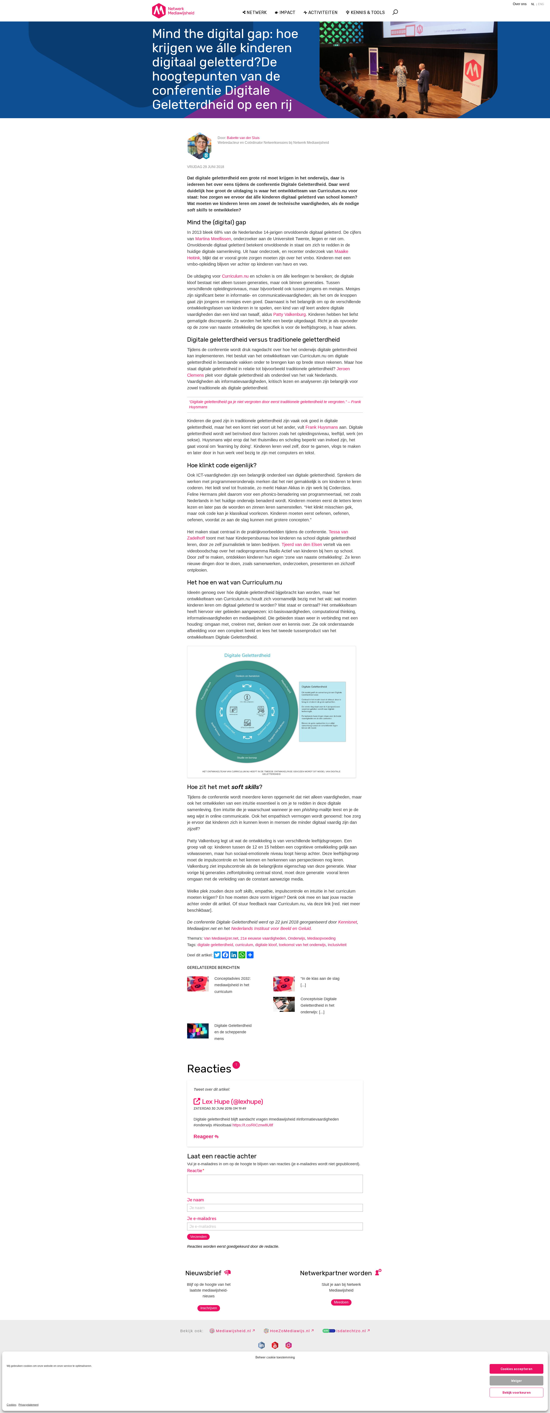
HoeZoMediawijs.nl (290, 1331)
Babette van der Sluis (243, 138)
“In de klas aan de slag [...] (320, 981)
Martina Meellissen (213, 238)
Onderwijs (296, 938)
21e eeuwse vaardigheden (263, 938)
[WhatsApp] (242, 955)
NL (533, 4)
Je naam (195, 1199)
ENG (541, 4)
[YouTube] (275, 1345)
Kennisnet (347, 922)
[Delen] (251, 955)
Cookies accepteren (516, 1369)
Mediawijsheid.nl (233, 1331)
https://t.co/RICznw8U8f (252, 1125)
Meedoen (341, 1302)
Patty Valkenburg (289, 314)
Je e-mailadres (201, 1218)
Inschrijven (208, 1308)
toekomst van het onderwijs (302, 945)
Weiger (516, 1381)
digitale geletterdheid (215, 945)
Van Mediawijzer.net (221, 938)
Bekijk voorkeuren (517, 1393)
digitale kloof (266, 945)
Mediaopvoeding (321, 938)
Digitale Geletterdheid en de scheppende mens (233, 1032)
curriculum (244, 945)
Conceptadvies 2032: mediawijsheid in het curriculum (232, 985)
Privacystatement (28, 1404)
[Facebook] (226, 955)
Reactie (196, 1170)
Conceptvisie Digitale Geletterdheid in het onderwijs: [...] (319, 1005)
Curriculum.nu (235, 276)
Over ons (520, 4)
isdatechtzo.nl (351, 1331)
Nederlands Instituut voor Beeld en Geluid (271, 928)
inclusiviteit (337, 945)
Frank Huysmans (322, 427)
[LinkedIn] (234, 955)
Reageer (204, 1136)
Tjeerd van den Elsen (302, 544)
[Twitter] (218, 955)
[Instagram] (288, 1345)
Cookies (11, 1404)
